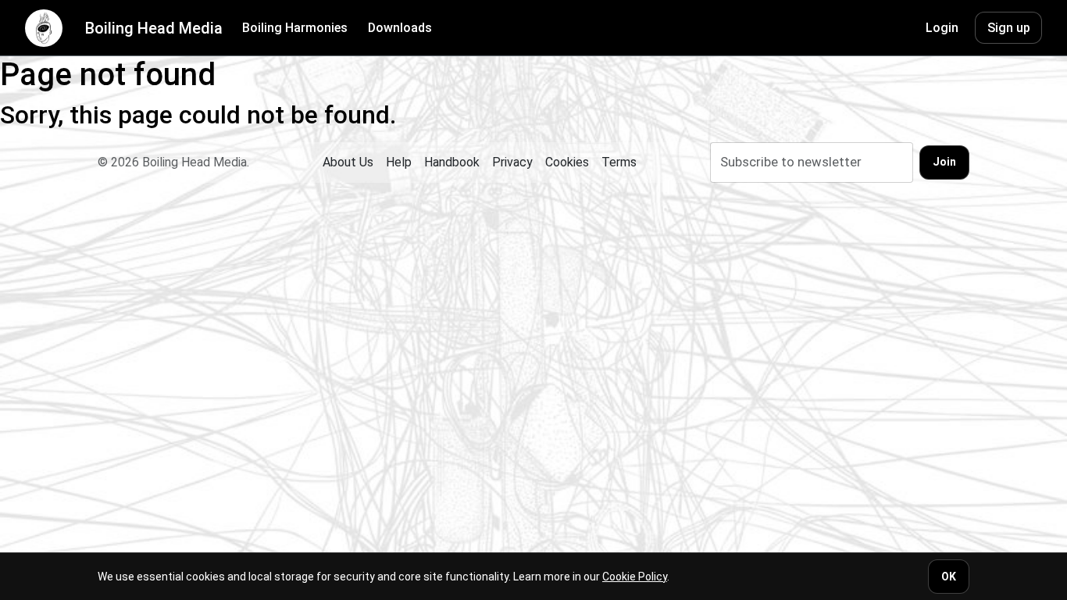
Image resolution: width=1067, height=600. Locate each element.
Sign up (1008, 27)
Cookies (567, 162)
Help (399, 162)
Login (942, 27)
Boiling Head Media (154, 28)
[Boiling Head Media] (43, 28)
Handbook (452, 162)
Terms (619, 162)
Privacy (512, 162)
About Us (348, 162)
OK (948, 576)
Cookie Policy (634, 576)
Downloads (400, 27)
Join (944, 161)
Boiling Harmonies (295, 27)
